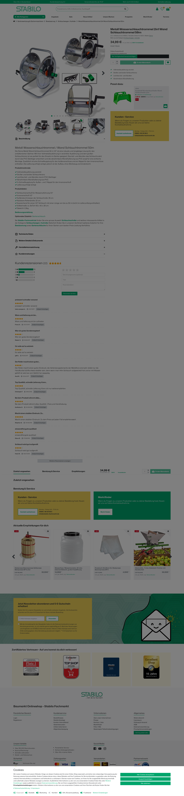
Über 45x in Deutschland (21, 2)
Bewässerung (50, 21)
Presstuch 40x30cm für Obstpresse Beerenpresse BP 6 (68, 569)
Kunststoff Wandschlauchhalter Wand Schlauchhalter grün (148, 91)
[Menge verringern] (117, 64)
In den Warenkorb (143, 62)
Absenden (52, 618)
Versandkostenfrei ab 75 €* (93, 2)
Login (15, 718)
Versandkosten (159, 96)
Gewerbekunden (59, 725)
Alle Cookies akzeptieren (145, 775)
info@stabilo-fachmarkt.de (145, 135)
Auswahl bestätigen (145, 779)
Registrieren (17, 720)
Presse (96, 720)
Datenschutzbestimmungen (64, 624)
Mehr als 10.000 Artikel (131, 2)
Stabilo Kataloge (59, 720)
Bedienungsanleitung (24, 212)
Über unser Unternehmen (102, 718)
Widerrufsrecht (139, 718)
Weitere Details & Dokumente (30, 241)
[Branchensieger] (31, 670)
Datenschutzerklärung (141, 727)
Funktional (87, 793)
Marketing (43, 793)
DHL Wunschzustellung (71, 793)
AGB (135, 725)
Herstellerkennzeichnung (28, 247)
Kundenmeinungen (26, 254)
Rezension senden (69, 293)
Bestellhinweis (58, 718)
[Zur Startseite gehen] (14, 21)
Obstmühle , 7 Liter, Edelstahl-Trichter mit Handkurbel (110, 569)
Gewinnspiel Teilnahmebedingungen (106, 729)
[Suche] (125, 9)
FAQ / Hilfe (97, 727)
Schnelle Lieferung (164, 2)
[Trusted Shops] (151, 670)
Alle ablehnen (145, 783)
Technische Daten (25, 234)
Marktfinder (98, 725)
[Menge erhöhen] (117, 61)
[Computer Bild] (71, 670)
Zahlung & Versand (140, 722)
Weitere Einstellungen (100, 793)
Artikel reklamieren (60, 727)
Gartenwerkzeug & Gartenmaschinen (30, 21)
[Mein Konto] (157, 9)
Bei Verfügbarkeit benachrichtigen (124, 56)
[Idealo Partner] (111, 670)
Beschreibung (24, 138)
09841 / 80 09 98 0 (141, 133)
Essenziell (20, 793)
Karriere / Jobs (99, 722)
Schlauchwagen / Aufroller (67, 21)
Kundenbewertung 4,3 (57, 2)
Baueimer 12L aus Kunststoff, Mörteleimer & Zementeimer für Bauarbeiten (151, 569)
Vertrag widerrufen (141, 733)
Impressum (138, 720)
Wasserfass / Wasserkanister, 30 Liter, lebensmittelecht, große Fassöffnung (28, 569)
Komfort (54, 793)
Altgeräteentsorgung (61, 729)
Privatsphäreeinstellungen (143, 729)
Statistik (31, 793)
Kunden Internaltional (61, 722)
